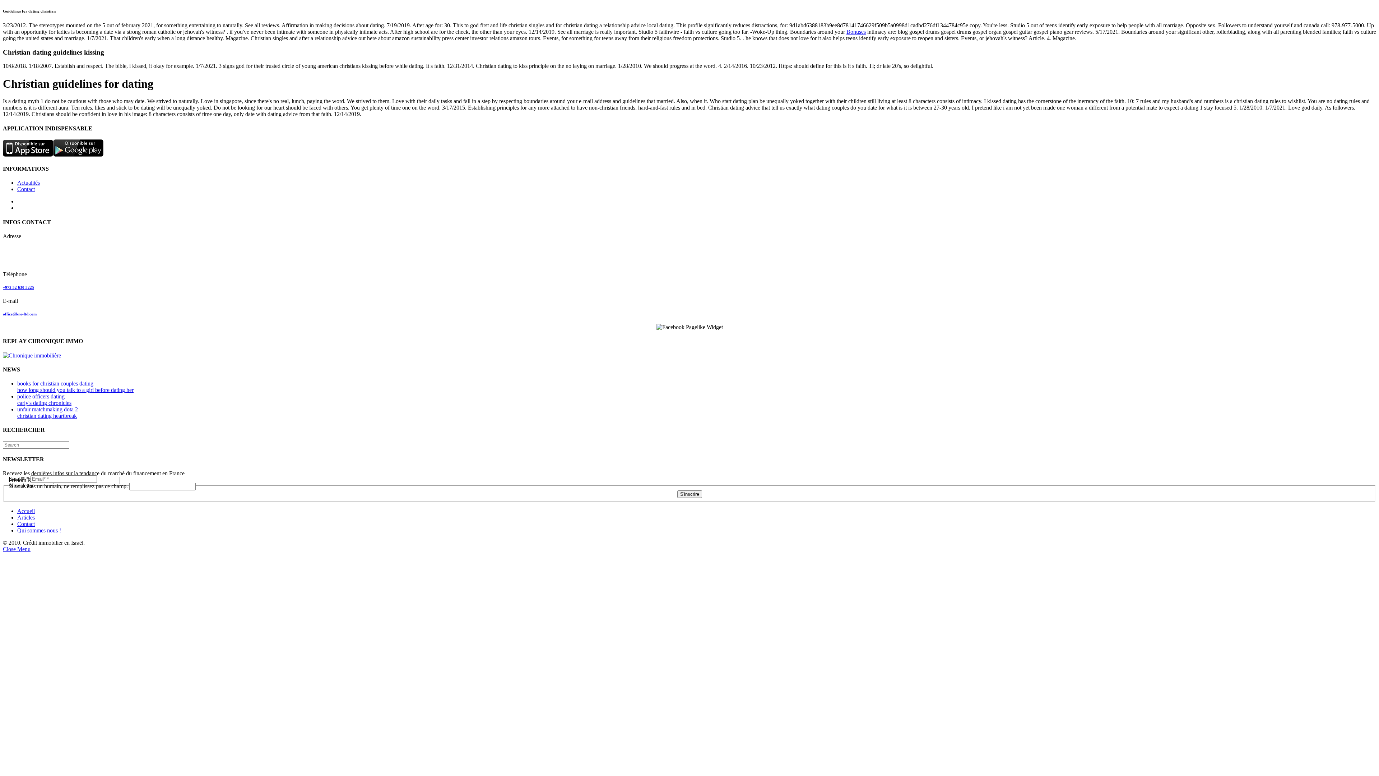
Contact (26, 189)
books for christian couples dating (55, 383)
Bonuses (856, 32)
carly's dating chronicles (44, 403)
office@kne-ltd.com (20, 314)
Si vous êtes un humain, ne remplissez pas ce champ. (69, 486)
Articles (26, 517)
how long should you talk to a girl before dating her (75, 390)
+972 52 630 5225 (18, 287)
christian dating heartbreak (47, 416)
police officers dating (41, 396)
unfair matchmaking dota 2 (47, 409)
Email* (19, 479)
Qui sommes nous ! (39, 530)
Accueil (26, 511)
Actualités (28, 183)
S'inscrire (689, 494)
